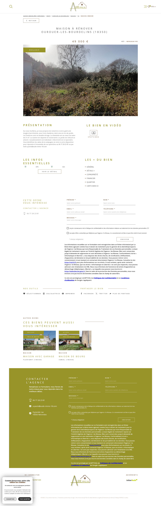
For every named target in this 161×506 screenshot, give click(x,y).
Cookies (126, 497)
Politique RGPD (119, 497)
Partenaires (106, 497)
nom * (106, 199)
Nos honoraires (80, 497)
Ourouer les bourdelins (60, 16)
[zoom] (80, 80)
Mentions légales (97, 497)
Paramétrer (10, 499)
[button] (48, 113)
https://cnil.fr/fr (70, 262)
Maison (73, 16)
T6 (78, 16)
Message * (71, 217)
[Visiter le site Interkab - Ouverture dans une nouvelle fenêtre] (132, 480)
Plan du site (88, 497)
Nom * (108, 378)
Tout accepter (25, 499)
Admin (112, 497)
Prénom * (71, 199)
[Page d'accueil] (78, 6)
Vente (48, 16)
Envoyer (125, 239)
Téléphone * (109, 208)
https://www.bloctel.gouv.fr (75, 271)
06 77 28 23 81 (33, 213)
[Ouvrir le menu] (145, 6)
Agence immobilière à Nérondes (34, 16)
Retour (33, 20)
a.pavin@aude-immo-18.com (45, 406)
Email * (70, 208)
